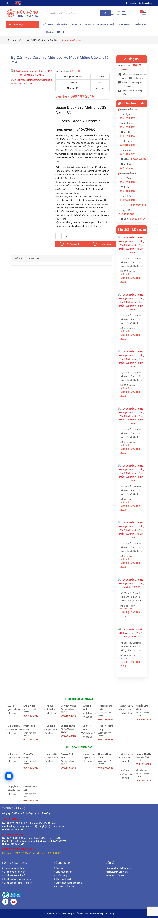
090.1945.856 (126, 214)
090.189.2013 (127, 182)
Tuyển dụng (61, 875)
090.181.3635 (143, 764)
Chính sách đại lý (63, 879)
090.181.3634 (127, 168)
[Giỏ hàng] (144, 13)
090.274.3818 (127, 200)
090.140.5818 (127, 191)
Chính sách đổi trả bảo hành (17, 879)
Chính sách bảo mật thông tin (18, 883)
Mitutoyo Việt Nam (116, 875)
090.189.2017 (127, 118)
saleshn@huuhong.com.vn (22, 841)
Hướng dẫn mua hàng (14, 868)
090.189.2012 (127, 127)
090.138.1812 (143, 780)
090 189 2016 (123, 15)
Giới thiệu (60, 868)
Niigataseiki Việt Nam (117, 872)
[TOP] (151, 899)
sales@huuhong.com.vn (20, 826)
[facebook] (5, 902)
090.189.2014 (127, 136)
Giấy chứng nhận (63, 872)
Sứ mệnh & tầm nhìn (65, 886)
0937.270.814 (21, 853)
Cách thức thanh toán (14, 872)
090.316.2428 (138, 159)
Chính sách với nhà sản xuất (69, 883)
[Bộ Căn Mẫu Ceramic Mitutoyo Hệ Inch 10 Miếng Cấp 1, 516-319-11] (132, 633)
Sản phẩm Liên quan (131, 229)
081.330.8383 (54, 853)
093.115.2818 (127, 153)
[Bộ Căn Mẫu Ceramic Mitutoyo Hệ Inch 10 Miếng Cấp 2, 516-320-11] (132, 583)
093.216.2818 (127, 145)
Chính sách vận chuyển (15, 875)
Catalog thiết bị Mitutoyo (119, 868)
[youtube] (13, 902)
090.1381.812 (138, 205)
